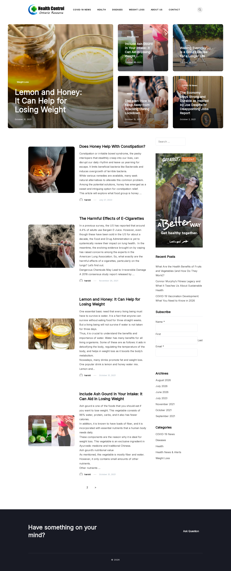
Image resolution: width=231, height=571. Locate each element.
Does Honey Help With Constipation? (112, 146)
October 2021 (164, 410)
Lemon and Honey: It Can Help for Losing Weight (48, 100)
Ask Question (191, 531)
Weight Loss (137, 9)
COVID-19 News (82, 9)
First (158, 334)
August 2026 (163, 380)
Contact (174, 9)
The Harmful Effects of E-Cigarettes (111, 218)
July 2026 (162, 386)
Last (200, 340)
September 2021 (165, 416)
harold (87, 200)
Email (160, 346)
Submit (163, 360)
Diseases (117, 9)
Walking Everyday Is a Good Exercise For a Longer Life (194, 52)
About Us (156, 9)
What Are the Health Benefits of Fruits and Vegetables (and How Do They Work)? (178, 271)
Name (160, 321)
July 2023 (161, 398)
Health (101, 9)
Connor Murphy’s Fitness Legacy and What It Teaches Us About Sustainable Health (179, 286)
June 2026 (162, 392)
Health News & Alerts (168, 452)
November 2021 (165, 404)
